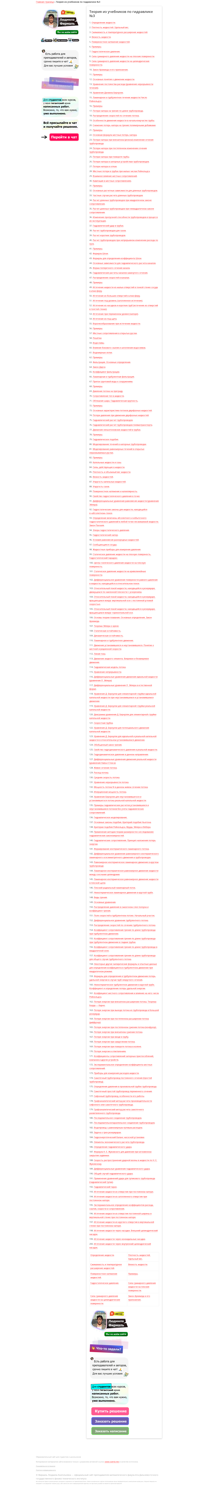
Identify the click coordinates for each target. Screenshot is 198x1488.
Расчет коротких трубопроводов (109, 235)
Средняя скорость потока (106, 777)
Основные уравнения (105, 902)
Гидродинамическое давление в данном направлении (121, 754)
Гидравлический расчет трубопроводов (113, 420)
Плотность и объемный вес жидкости (111, 472)
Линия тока (99, 653)
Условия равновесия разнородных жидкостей (116, 539)
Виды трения (100, 897)
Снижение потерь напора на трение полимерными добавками (124, 125)
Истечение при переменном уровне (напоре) (115, 314)
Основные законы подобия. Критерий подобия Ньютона (122, 822)
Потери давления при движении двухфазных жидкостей (121, 415)
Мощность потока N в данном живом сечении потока (121, 787)
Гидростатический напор (105, 535)
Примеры (96, 46)
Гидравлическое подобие (105, 439)
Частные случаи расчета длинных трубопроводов (118, 195)
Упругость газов (101, 486)
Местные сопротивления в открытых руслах (115, 333)
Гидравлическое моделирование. (110, 817)
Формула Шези (100, 253)
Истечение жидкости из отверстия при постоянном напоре (123, 1191)
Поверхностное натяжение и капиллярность (115, 491)
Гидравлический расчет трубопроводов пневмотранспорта (122, 425)
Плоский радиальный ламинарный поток (114, 887)
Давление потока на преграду (108, 391)
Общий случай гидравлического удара (113, 1173)
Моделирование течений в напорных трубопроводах (119, 444)
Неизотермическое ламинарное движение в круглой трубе (123, 892)
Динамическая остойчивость (108, 635)
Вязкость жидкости (101, 37)
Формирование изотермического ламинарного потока (121, 848)
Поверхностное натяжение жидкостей (111, 41)
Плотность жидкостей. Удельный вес (110, 27)
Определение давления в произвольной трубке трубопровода (125, 1086)
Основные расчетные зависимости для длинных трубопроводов (125, 190)
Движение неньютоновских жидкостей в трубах (116, 429)
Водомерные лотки (102, 352)
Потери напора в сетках (105, 166)
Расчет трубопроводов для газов (109, 230)
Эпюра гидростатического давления (111, 530)
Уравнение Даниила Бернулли (108, 92)
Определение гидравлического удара (113, 1146)
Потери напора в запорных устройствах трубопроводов (121, 161)
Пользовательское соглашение (45, 1466)
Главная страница (45, 1)
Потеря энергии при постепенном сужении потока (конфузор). (125, 1027)
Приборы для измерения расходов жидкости (116, 1073)
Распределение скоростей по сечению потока (116, 115)
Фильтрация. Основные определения (111, 362)
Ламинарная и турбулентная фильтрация (113, 376)
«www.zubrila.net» (112, 1462)
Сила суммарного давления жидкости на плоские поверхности (123, 56)
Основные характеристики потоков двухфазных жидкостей (122, 410)
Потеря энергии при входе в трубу (111, 1036)
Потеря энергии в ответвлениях (110, 1051)
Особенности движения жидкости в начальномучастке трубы (123, 120)
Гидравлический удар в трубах (108, 225)
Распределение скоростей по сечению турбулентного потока (124, 925)
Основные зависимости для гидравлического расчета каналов (124, 263)
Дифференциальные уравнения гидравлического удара (122, 1168)
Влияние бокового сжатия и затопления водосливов (119, 347)
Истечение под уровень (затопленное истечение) (117, 300)
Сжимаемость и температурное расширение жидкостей (119, 32)
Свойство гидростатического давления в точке (116, 496)
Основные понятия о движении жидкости (113, 79)
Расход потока (101, 772)
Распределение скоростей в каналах (111, 277)
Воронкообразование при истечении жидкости (116, 323)
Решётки (97, 338)
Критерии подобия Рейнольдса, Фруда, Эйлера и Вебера (122, 827)
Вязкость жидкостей (103, 476)
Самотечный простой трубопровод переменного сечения (123, 1091)
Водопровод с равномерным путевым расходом (118, 1127)
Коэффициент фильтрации (106, 371)
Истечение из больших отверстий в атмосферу (116, 295)
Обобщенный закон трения (108, 744)
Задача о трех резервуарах (107, 1132)
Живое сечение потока (105, 767)
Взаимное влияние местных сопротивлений (115, 176)
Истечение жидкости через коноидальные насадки (119, 1239)
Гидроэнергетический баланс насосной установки (119, 1137)
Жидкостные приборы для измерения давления (116, 549)
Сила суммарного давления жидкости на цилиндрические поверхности (105, 1300)
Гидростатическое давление (106, 51)
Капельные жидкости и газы (107, 462)
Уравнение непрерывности (107, 672)
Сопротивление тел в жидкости (108, 396)
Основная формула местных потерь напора (115, 135)
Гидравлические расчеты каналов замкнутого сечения (120, 272)
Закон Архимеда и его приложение (110, 69)
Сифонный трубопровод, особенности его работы (119, 1096)
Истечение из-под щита (105, 318)
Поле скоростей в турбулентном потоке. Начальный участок (124, 915)
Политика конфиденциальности (46, 1470)
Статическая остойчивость (107, 630)
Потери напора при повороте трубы (111, 156)
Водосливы (98, 342)
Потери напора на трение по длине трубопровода (118, 110)
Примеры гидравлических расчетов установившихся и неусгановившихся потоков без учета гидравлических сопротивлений (119, 809)
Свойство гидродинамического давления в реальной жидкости (125, 749)
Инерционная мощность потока (110, 791)
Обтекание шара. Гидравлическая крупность (115, 400)
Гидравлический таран (105, 1186)
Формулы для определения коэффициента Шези (117, 258)
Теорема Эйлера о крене (106, 626)
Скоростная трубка (103, 723)
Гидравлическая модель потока (110, 667)
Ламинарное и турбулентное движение (113, 640)
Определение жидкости (103, 22)
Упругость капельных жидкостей (109, 481)
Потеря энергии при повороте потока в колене (117, 1046)
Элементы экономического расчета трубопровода (119, 1142)
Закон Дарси (99, 367)
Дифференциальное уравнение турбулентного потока (121, 920)
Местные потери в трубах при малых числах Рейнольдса (121, 171)
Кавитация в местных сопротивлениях (112, 180)
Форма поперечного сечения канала (111, 268)
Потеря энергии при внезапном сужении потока (118, 1032)
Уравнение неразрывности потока (111, 782)
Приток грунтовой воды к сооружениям (112, 381)
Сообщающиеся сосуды (105, 544)
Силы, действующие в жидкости (108, 467)
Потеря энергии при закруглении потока (114, 1041)
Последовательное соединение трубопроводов (117, 1118)
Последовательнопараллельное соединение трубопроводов (124, 1122)
